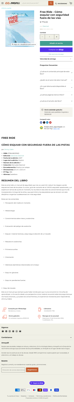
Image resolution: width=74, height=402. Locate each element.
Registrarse (32, 370)
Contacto (31, 396)
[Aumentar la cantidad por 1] (56, 36)
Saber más (56, 129)
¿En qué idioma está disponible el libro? (53, 87)
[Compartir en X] (44, 122)
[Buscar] (50, 3)
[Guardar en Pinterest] (50, 122)
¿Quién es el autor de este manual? (53, 80)
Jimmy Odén (9, 149)
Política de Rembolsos (60, 396)
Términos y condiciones (43, 396)
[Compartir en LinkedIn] (47, 122)
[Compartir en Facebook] (41, 122)
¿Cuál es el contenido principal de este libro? (54, 73)
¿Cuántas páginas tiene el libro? (52, 95)
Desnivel (46, 26)
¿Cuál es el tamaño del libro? (51, 101)
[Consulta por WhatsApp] (19, 310)
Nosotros (23, 396)
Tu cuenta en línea (13, 396)
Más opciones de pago (56, 54)
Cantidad (43, 32)
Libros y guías (6, 8)
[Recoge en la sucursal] (55, 318)
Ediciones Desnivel (17, 156)
